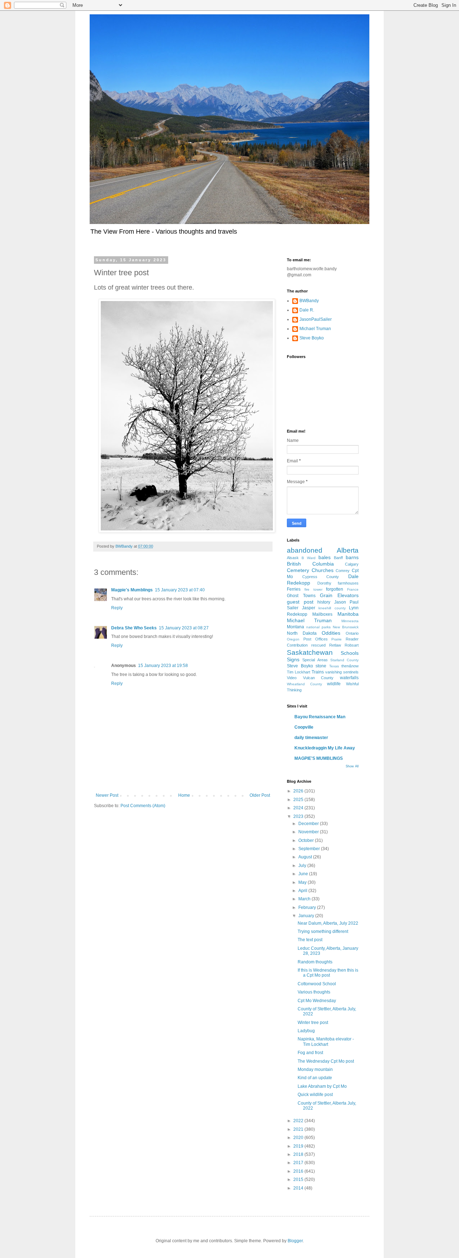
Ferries (294, 589)
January (306, 915)
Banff (338, 558)
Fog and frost (310, 1052)
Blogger (295, 1240)
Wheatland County (304, 684)
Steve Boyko (311, 337)
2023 (298, 816)
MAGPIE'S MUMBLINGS (318, 758)
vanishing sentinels (342, 672)
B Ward (309, 558)
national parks (318, 627)
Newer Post (107, 795)
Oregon (293, 639)
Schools (350, 653)
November (309, 831)
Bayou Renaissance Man (319, 716)
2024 (298, 807)
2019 (298, 1146)
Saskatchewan (310, 652)
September (309, 848)
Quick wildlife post (315, 1094)
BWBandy (309, 300)
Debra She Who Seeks (134, 627)
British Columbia (310, 564)
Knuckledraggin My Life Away (324, 747)
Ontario (352, 633)
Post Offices (315, 639)
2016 (298, 1171)
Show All (352, 766)
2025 (298, 799)
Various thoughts (314, 992)
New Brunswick (346, 627)
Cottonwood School (317, 983)
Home (184, 795)
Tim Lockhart (298, 672)
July (302, 865)
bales (324, 557)
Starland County (344, 660)
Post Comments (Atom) (142, 805)
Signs (293, 659)
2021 (298, 1129)
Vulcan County (318, 678)
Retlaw (335, 645)
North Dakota (302, 633)
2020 (298, 1137)
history (323, 602)
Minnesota (350, 621)
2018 (298, 1154)
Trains (318, 672)
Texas (334, 666)
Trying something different (323, 931)
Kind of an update (315, 1077)
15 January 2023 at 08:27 (184, 627)
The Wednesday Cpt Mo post (326, 1061)
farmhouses (348, 583)
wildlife (334, 683)
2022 (298, 1120)
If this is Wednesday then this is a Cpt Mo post (328, 973)
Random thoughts (315, 961)
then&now (350, 666)
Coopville (303, 727)
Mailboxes (322, 614)
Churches (322, 570)
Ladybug (306, 1030)
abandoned (304, 550)
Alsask (293, 558)
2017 (298, 1162)
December (309, 823)
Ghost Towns (301, 595)
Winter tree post (313, 1022)
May (303, 882)
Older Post (260, 795)
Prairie (336, 639)
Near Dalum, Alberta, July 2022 (328, 923)
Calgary (352, 564)
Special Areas (314, 660)
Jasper (308, 607)
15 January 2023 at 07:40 (180, 589)
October (306, 840)
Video (292, 678)
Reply (117, 607)
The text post (310, 939)
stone (321, 665)
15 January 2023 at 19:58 (163, 665)
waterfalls (349, 677)
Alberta (348, 550)
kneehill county (332, 608)
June (303, 873)
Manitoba (348, 614)
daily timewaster (311, 737)
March (305, 898)
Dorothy (324, 583)
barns (352, 557)
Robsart (352, 645)
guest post (300, 602)
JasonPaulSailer (315, 319)
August (305, 856)
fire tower (313, 589)
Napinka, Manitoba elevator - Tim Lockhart (326, 1042)
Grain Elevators (339, 595)
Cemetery (298, 570)
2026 (298, 791)
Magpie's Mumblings (132, 589)
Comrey (343, 570)
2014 (298, 1188)
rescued (318, 645)
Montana (295, 626)
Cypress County (320, 577)
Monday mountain (315, 1069)
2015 (298, 1179)
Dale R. (306, 310)
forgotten (334, 589)
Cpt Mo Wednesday (317, 1000)
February (307, 907)
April (303, 890)
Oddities (331, 633)
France (353, 589)
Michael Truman (315, 328)
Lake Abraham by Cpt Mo (322, 1086)
